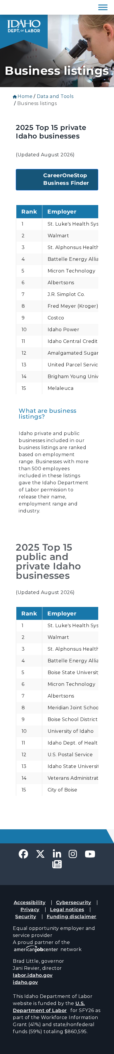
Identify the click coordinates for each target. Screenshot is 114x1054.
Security (25, 916)
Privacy (29, 909)
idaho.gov (25, 982)
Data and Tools (55, 96)
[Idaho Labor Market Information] (24, 32)
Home (25, 96)
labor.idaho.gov (33, 975)
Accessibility (30, 902)
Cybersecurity (73, 902)
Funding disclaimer (71, 916)
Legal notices (67, 909)
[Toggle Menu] (103, 7)
